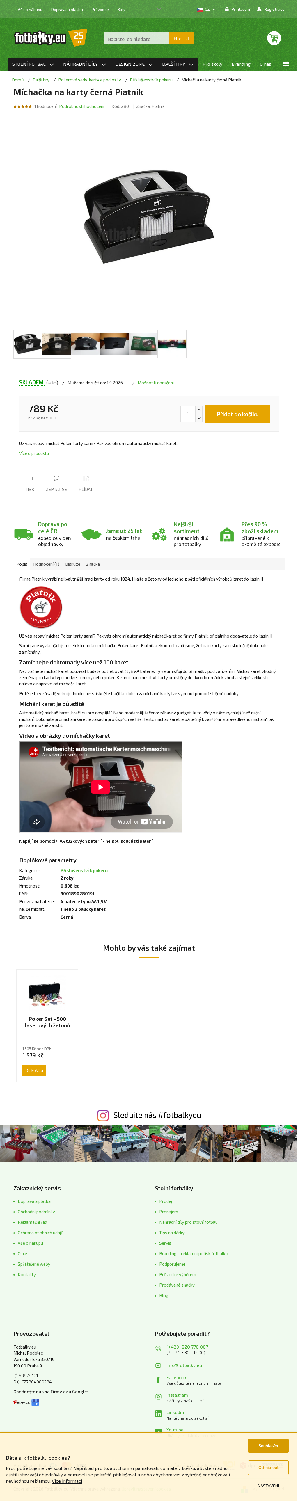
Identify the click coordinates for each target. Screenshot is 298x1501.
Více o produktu (34, 453)
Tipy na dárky (172, 1232)
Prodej (165, 1201)
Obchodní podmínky (36, 1211)
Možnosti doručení (156, 382)
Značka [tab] (93, 564)
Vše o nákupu (30, 9)
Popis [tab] (21, 564)
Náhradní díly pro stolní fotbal (188, 1222)
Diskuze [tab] (72, 564)
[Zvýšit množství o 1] (198, 410)
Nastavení (268, 1485)
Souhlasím (268, 1445)
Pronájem (168, 1211)
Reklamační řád (32, 1222)
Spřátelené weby (34, 1264)
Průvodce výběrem (177, 1274)
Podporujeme (172, 1264)
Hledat (181, 38)
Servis (165, 1243)
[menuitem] (33, 64)
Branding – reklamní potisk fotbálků (193, 1253)
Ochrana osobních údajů (40, 1232)
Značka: (150, 106)
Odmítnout (268, 1467)
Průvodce (100, 9)
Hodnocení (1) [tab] (46, 564)
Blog (122, 9)
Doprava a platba (67, 9)
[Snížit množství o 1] (198, 418)
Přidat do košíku (238, 413)
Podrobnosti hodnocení (81, 106)
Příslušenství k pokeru (84, 870)
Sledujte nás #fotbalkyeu (157, 1114)
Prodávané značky (177, 1284)
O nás (23, 1253)
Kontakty (27, 1274)
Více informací (67, 1481)
